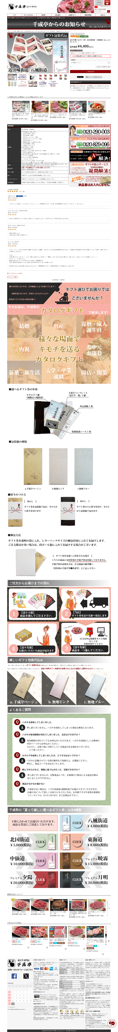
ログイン (99, 1)
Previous (9, 111)
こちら (37, 182)
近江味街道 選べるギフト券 (30, 31)
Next (109, 111)
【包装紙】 (73, 60)
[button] (9, 941)
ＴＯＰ (14, 15)
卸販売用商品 (88, 15)
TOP (9, 31)
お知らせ (103, 15)
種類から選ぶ (20, 31)
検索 (108, 11)
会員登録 (99, 2)
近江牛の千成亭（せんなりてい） (57, 1030)
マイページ (99, 4)
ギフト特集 (13, 31)
